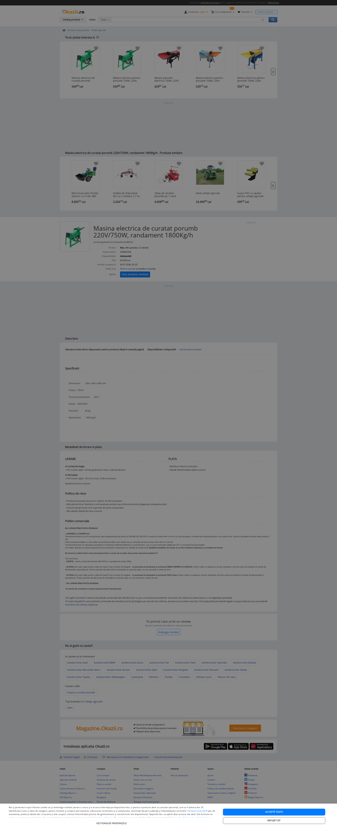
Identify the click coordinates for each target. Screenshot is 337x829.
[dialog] (168, 816)
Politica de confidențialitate (197, 817)
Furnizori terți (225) (197, 810)
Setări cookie (175, 817)
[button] (112, 821)
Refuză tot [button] (273, 820)
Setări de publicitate (102, 817)
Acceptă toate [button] (274, 811)
